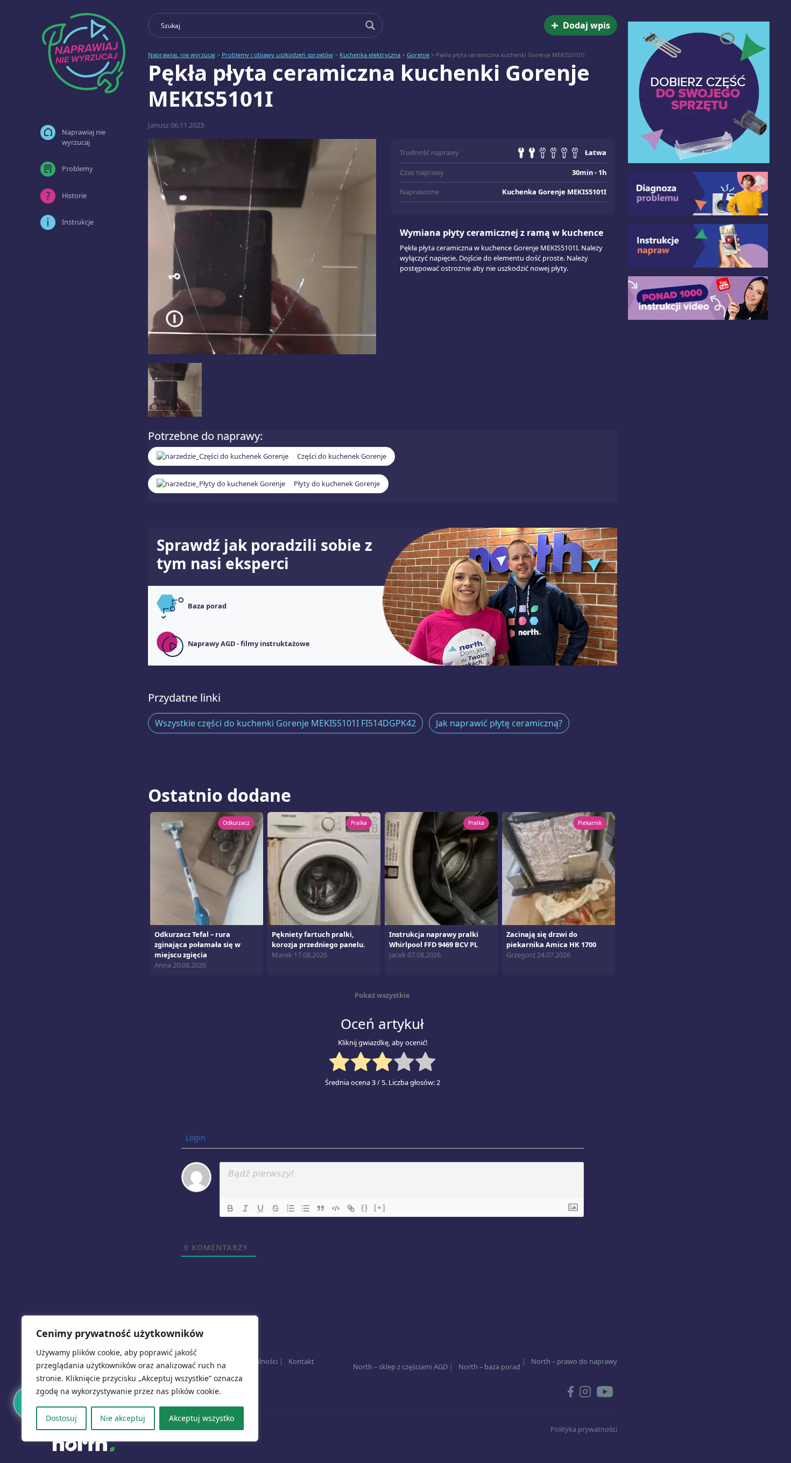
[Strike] (275, 1208)
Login (194, 1137)
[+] (380, 1207)
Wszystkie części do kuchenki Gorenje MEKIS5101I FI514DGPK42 (285, 723)
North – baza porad (489, 1366)
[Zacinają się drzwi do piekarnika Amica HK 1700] (558, 867)
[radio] (339, 1063)
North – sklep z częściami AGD (400, 1366)
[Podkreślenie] (260, 1208)
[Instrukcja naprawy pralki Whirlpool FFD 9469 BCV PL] (441, 867)
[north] (83, 1444)
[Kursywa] (245, 1208)
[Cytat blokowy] (320, 1208)
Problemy (77, 168)
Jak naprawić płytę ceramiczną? (499, 723)
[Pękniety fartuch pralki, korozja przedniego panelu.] (323, 867)
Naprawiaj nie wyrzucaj (83, 137)
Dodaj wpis (580, 25)
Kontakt (301, 1361)
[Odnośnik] (350, 1208)
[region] (140, 1378)
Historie (74, 195)
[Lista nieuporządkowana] (305, 1208)
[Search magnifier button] (370, 25)
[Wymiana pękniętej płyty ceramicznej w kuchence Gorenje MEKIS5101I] (262, 246)
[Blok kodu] (335, 1208)
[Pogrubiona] (230, 1208)
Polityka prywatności (583, 1429)
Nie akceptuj (122, 1418)
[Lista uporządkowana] (290, 1208)
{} (365, 1207)
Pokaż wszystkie (382, 995)
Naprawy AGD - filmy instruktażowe (249, 643)
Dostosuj (61, 1418)
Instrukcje (78, 222)
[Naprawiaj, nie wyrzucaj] (83, 53)
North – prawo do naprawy (574, 1361)
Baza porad (207, 606)
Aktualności (259, 1361)
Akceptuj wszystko (201, 1418)
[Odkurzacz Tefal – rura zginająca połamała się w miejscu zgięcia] (206, 867)
